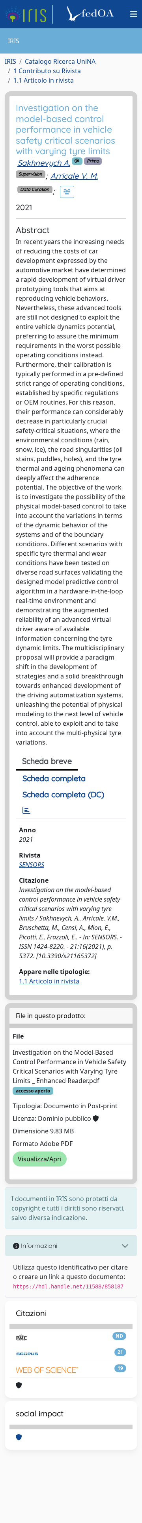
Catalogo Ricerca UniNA (60, 61)
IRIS (10, 61)
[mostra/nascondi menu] (133, 14)
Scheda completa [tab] (54, 778)
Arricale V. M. (74, 176)
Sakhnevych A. (43, 163)
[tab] (26, 810)
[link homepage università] (91, 14)
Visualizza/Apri (40, 1159)
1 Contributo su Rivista (47, 71)
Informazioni (38, 1245)
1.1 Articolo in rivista (43, 80)
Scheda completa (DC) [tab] (63, 794)
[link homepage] (29, 14)
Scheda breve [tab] (47, 761)
